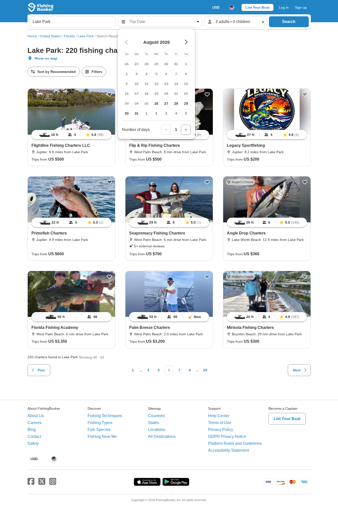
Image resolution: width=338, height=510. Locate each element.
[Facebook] (30, 481)
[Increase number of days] (186, 130)
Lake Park (86, 36)
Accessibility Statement (228, 450)
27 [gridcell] (166, 104)
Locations (156, 429)
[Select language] (231, 7)
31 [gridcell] (137, 113)
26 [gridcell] (156, 104)
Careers (34, 423)
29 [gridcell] (186, 104)
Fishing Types (100, 423)
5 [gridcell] (186, 113)
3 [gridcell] (166, 113)
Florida (69, 36)
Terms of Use (219, 423)
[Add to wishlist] (109, 94)
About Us (35, 416)
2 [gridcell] (156, 113)
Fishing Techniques (105, 416)
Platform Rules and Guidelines (235, 443)
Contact (34, 436)
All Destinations (162, 436)
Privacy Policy (220, 429)
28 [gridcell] (176, 104)
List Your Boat (257, 7)
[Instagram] (52, 481)
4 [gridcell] (176, 113)
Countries (156, 416)
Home (32, 36)
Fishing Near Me (102, 436)
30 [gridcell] (127, 113)
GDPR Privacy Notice (227, 436)
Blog (31, 429)
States (153, 423)
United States (50, 36)
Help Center (218, 416)
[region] (71, 134)
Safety (33, 443)
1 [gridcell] (146, 113)
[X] (41, 481)
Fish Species (99, 429)
